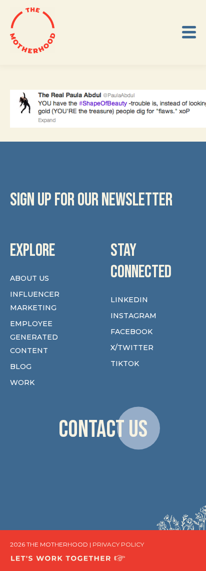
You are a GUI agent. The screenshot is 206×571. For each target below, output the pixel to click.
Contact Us (103, 429)
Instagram (133, 315)
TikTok (124, 363)
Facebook (131, 331)
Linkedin (129, 299)
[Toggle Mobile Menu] (189, 32)
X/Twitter (132, 347)
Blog (21, 366)
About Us (29, 278)
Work (22, 382)
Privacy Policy (118, 544)
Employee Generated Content (34, 337)
